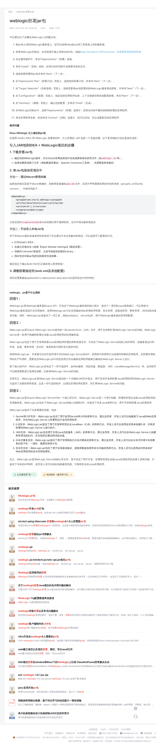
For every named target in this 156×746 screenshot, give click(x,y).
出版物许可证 (97, 741)
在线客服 (148, 733)
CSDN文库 (113, 729)
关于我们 (48, 733)
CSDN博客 (126, 729)
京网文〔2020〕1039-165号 (73, 737)
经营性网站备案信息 (95, 737)
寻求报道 (81, 733)
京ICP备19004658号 (51, 737)
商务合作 (70, 733)
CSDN (103, 729)
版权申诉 (86, 741)
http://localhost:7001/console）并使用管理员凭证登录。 (112, 51)
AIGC (43, 28)
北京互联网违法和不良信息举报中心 (120, 737)
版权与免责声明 (75, 741)
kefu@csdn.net (130, 733)
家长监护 (140, 737)
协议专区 (92, 733)
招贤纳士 (59, 733)
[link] (10, 12)
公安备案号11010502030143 (28, 737)
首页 (10, 12)
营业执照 (108, 741)
